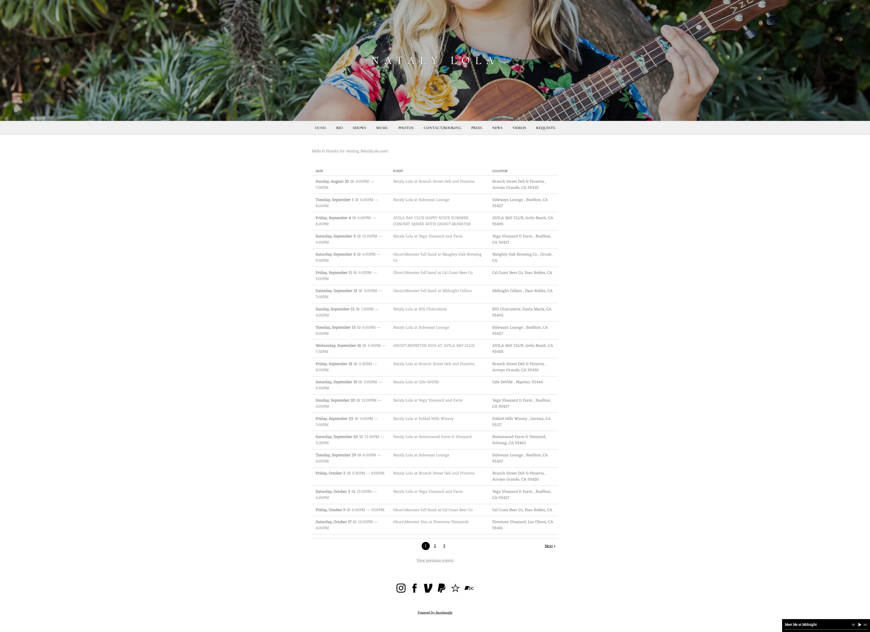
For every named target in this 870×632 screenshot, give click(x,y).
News (497, 127)
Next (549, 546)
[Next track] (865, 625)
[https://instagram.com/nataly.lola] (401, 589)
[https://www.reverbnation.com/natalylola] (455, 589)
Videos (519, 127)
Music (382, 127)
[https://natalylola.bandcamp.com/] (469, 589)
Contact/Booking (442, 127)
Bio (339, 127)
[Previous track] (853, 625)
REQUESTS (545, 127)
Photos (406, 127)
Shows (359, 127)
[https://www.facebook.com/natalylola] (414, 589)
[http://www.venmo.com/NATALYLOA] (428, 589)
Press (476, 127)
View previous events (435, 560)
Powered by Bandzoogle (435, 613)
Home (320, 127)
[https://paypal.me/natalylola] (441, 589)
